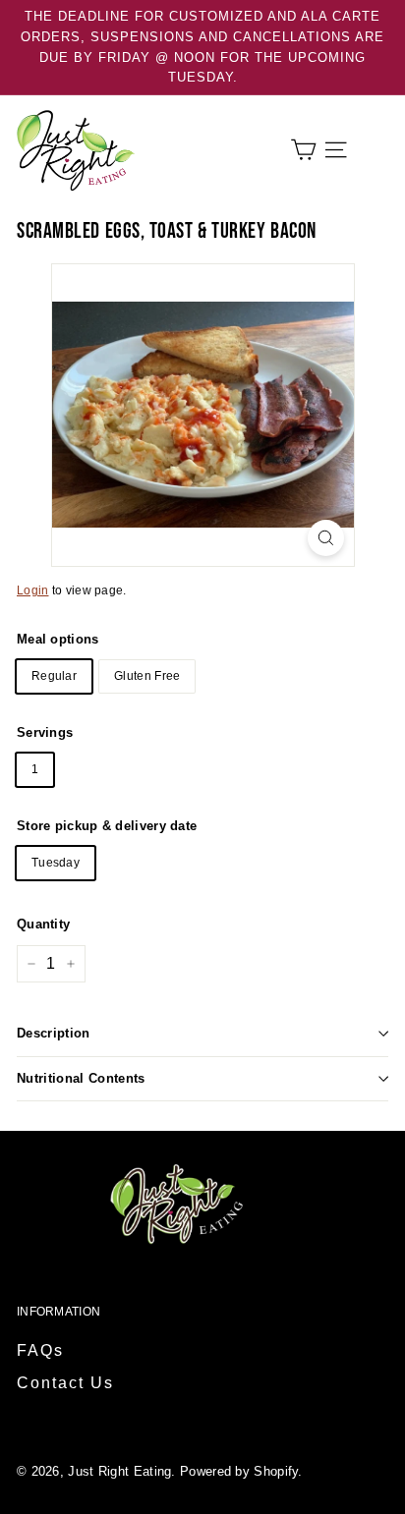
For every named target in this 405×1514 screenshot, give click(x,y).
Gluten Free (147, 676)
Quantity (43, 924)
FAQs (40, 1350)
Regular (54, 676)
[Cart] (303, 150)
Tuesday (55, 862)
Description (53, 1033)
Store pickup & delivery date (107, 825)
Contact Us (65, 1382)
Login (33, 590)
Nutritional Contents (81, 1078)
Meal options (58, 639)
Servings (45, 732)
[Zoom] (326, 538)
